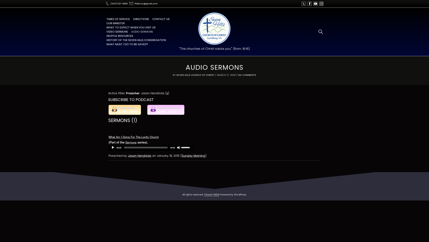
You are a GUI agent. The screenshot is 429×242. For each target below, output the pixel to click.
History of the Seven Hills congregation (136, 40)
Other (134, 111)
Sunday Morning (193, 156)
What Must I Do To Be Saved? (127, 44)
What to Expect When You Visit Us (131, 27)
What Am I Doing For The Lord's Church (134, 137)
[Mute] (178, 147)
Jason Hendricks (139, 156)
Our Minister (115, 23)
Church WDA (211, 194)
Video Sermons (117, 32)
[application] (150, 148)
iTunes (122, 111)
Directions (141, 19)
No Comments (247, 75)
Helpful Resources (119, 36)
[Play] (113, 147)
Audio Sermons (142, 32)
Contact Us (161, 19)
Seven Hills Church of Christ (195, 75)
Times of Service (118, 19)
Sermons (131, 142)
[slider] (186, 147)
